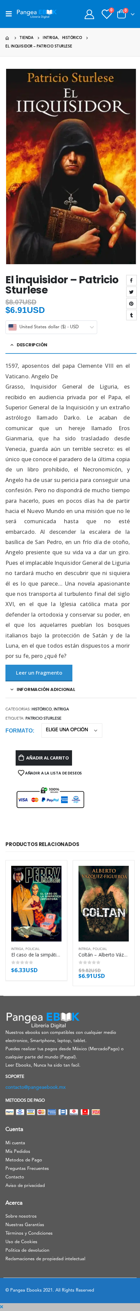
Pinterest (131, 303)
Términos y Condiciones (29, 1233)
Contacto (14, 1177)
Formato (19, 731)
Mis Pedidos (17, 1151)
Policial (32, 949)
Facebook (131, 280)
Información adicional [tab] (46, 689)
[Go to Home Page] (7, 38)
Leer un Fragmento (39, 672)
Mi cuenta (15, 1143)
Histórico (42, 709)
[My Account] (89, 14)
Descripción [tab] (32, 345)
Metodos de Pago (23, 1160)
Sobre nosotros (21, 1216)
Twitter (131, 291)
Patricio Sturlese (43, 719)
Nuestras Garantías (24, 1225)
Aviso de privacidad (25, 1186)
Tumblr (131, 315)
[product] (36, 903)
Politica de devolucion (27, 1250)
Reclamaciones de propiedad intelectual (45, 1259)
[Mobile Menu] (10, 14)
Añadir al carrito (47, 758)
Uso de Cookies (21, 1242)
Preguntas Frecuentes (27, 1168)
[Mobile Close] (1, 1307)
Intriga (61, 709)
